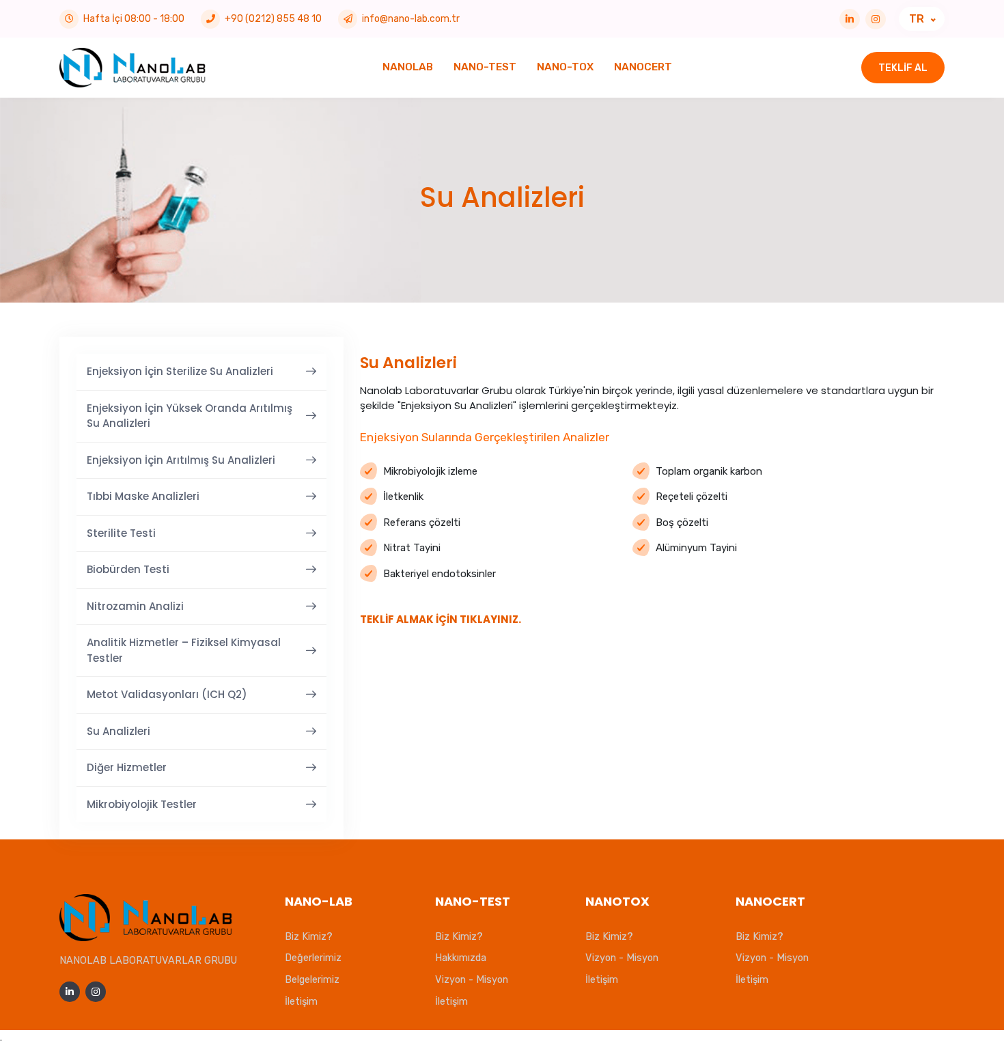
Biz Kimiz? (309, 936)
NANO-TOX (565, 67)
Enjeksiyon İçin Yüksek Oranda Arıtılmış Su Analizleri (189, 416)
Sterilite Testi (121, 533)
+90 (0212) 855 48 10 (273, 19)
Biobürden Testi (128, 569)
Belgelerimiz (312, 979)
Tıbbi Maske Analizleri (143, 496)
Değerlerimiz (313, 957)
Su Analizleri (118, 731)
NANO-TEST (485, 67)
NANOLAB (407, 67)
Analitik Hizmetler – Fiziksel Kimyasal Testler (184, 650)
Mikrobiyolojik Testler (142, 804)
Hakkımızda (460, 957)
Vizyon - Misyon (471, 979)
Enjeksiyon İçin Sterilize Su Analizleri (180, 371)
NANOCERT (643, 67)
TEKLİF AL (903, 68)
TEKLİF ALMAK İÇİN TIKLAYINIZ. (440, 619)
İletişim (301, 1001)
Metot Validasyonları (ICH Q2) (167, 694)
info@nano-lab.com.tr (411, 19)
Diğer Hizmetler (127, 767)
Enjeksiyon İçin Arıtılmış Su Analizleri (181, 460)
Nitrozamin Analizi (135, 606)
